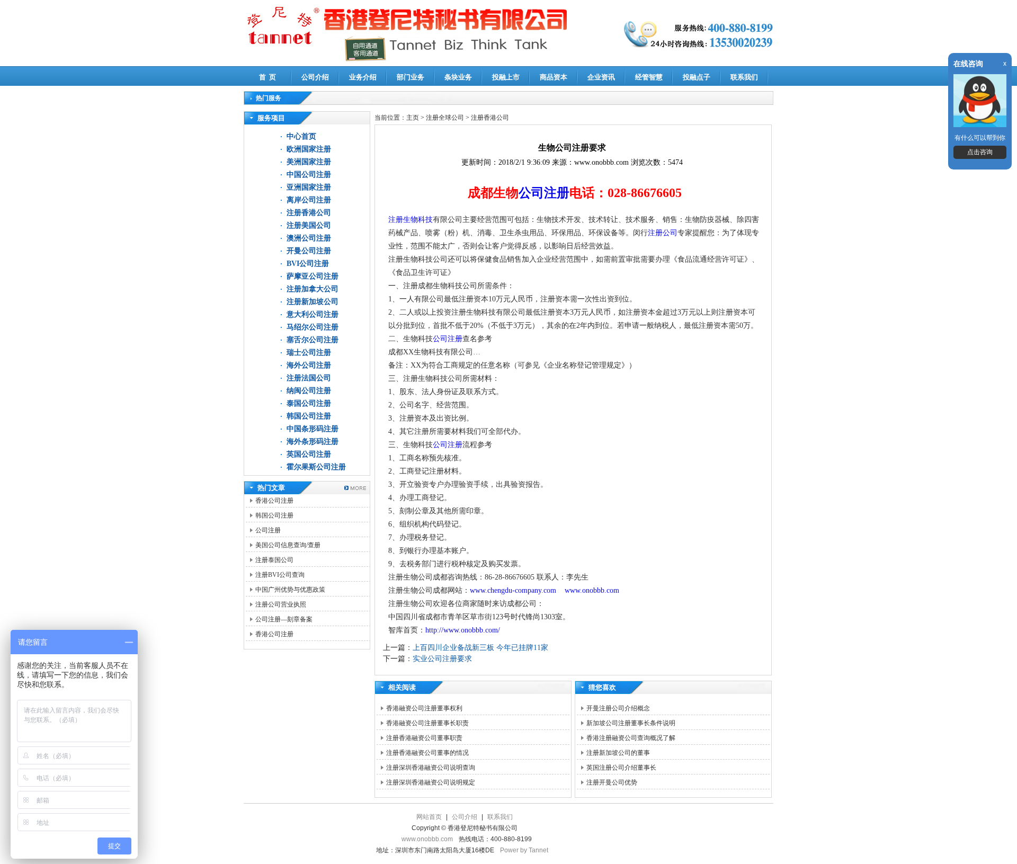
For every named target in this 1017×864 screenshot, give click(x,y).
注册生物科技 (410, 220)
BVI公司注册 (308, 264)
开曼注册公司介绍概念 (618, 708)
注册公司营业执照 (280, 604)
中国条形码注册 (312, 429)
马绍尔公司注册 (312, 327)
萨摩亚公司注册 (312, 276)
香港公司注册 (274, 500)
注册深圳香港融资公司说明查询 (430, 767)
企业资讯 (601, 77)
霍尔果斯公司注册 (316, 467)
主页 (412, 117)
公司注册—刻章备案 (284, 619)
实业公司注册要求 (442, 659)
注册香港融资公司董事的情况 (427, 752)
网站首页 (429, 817)
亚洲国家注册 (309, 187)
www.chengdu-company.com (514, 590)
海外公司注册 (309, 365)
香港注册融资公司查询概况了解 (630, 738)
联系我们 (744, 77)
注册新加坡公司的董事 (618, 752)
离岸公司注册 (309, 200)
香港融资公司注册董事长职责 (427, 723)
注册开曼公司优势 (611, 782)
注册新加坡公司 (312, 302)
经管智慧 (649, 77)
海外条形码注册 (312, 442)
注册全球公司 (446, 117)
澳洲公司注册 (309, 238)
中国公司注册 (309, 175)
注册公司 (662, 233)
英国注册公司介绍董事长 (621, 767)
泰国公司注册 (309, 403)
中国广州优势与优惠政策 (290, 589)
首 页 (267, 77)
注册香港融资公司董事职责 (424, 738)
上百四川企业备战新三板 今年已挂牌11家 (480, 648)
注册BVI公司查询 (280, 574)
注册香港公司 (309, 213)
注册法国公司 (309, 378)
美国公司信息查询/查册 (287, 545)
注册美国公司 (309, 225)
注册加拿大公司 (312, 289)
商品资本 (553, 77)
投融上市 (506, 77)
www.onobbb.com (592, 590)
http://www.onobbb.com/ (462, 630)
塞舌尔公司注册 (312, 340)
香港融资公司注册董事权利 (424, 708)
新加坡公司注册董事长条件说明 (630, 723)
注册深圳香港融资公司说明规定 (430, 782)
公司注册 (268, 530)
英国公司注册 (309, 454)
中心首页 (301, 136)
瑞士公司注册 (309, 353)
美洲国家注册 (309, 162)
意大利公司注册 (312, 314)
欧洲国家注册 (309, 149)
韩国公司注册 (309, 416)
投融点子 (696, 77)
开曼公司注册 (309, 251)
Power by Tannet (524, 850)
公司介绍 (315, 77)
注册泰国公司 (274, 560)
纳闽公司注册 (309, 391)
